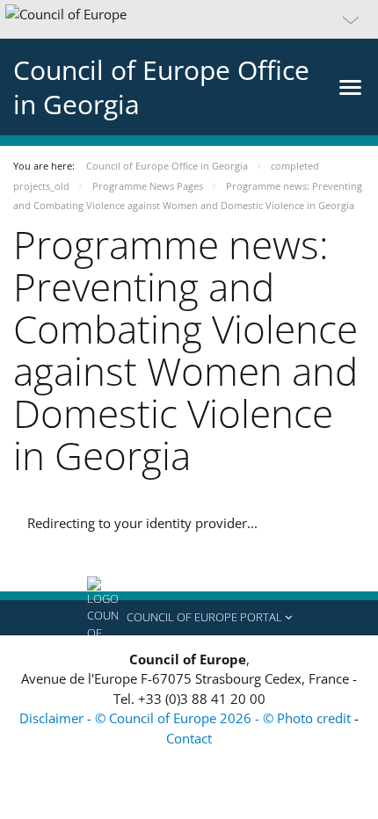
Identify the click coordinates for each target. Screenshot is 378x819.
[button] (189, 19)
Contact (189, 738)
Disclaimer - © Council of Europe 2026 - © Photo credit (186, 718)
